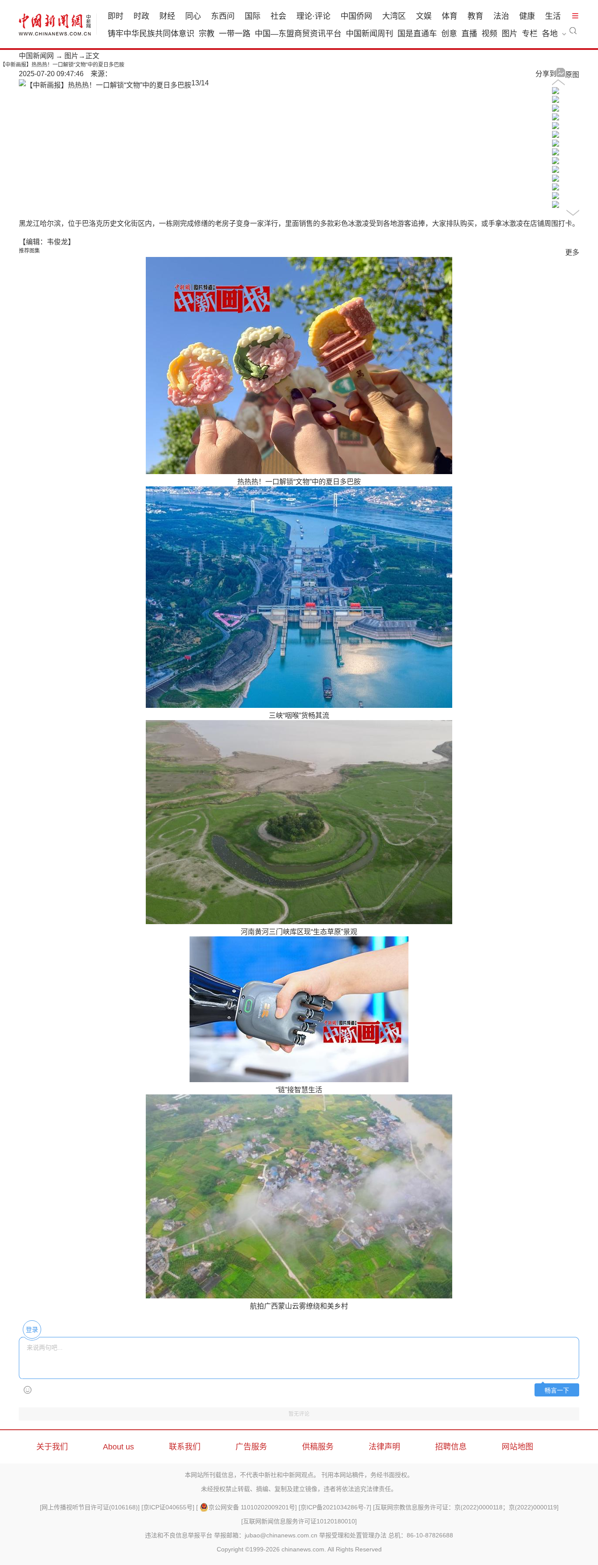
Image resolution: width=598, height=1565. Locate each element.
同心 (193, 16)
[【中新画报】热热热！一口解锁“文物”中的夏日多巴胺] (555, 91)
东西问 (223, 16)
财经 (167, 16)
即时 (115, 16)
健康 (527, 16)
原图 (572, 74)
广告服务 (251, 1446)
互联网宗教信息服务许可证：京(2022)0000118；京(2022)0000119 (466, 1507)
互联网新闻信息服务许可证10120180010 (299, 1521)
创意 (449, 33)
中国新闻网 (36, 56)
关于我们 (52, 1446)
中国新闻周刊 (369, 33)
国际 (252, 16)
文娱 (424, 16)
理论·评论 (313, 16)
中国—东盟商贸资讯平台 (298, 33)
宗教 (207, 33)
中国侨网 (356, 16)
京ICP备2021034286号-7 (334, 1507)
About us (118, 1446)
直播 (469, 33)
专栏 (530, 33)
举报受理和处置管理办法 (353, 1535)
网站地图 (517, 1446)
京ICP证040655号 (168, 1507)
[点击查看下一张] (105, 85)
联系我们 (185, 1446)
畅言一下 (557, 1390)
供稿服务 (318, 1446)
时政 (141, 16)
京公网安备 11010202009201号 (251, 1507)
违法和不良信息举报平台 (178, 1535)
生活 (553, 16)
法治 (501, 16)
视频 (489, 33)
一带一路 (234, 33)
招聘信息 (451, 1446)
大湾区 (394, 16)
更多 (572, 252)
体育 (449, 16)
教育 (475, 16)
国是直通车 (417, 33)
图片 (509, 33)
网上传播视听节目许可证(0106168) (90, 1507)
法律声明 (384, 1446)
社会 (278, 16)
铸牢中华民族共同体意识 (151, 33)
